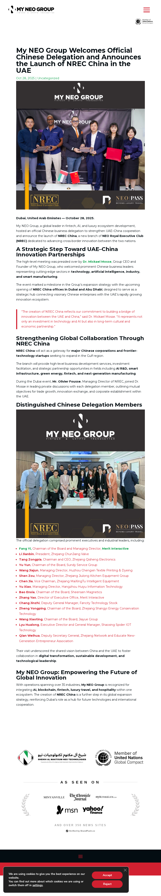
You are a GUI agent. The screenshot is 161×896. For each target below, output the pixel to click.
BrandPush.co (87, 831)
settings (37, 885)
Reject (107, 884)
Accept (107, 875)
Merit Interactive (115, 548)
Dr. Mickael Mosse (97, 262)
